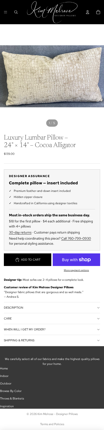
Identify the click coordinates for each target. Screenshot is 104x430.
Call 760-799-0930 (76, 238)
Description (13, 308)
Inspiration (7, 406)
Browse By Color (11, 391)
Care (8, 319)
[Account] (87, 12)
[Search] (16, 12)
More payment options (76, 270)
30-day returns (20, 232)
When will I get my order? (24, 329)
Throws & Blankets (12, 398)
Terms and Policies (52, 424)
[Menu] (5, 12)
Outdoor (5, 383)
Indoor (4, 376)
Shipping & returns (19, 340)
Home (4, 368)
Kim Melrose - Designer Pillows (57, 414)
